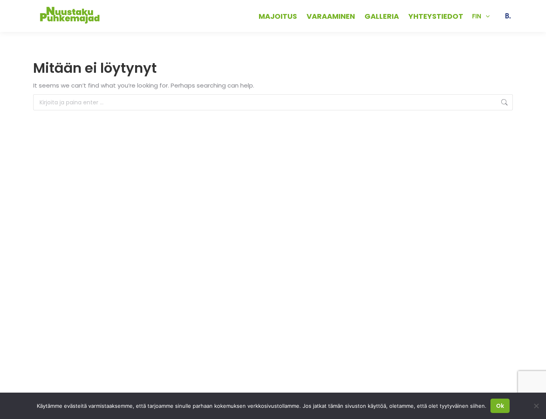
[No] (536, 406)
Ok (500, 406)
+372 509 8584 (131, 16)
